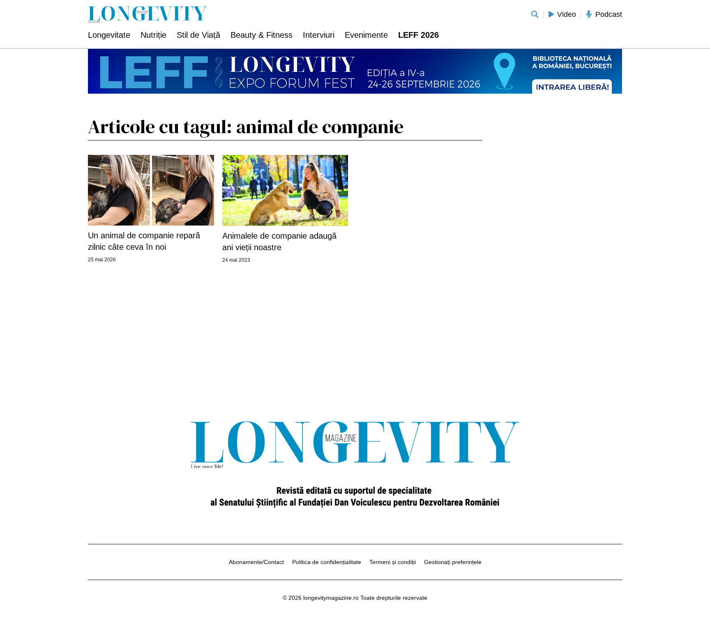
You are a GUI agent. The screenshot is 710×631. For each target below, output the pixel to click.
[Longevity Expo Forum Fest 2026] (355, 71)
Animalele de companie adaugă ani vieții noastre (279, 241)
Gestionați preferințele (453, 562)
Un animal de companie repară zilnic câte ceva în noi (144, 241)
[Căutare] (534, 14)
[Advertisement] (560, 236)
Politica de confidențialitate (326, 562)
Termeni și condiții (392, 562)
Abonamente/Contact (256, 562)
